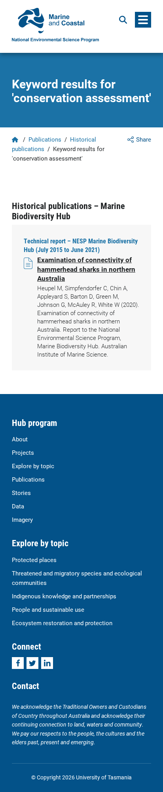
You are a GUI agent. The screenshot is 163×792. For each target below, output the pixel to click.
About (20, 439)
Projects (23, 452)
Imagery (22, 519)
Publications (44, 139)
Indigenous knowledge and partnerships (64, 596)
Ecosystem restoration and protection (62, 623)
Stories (21, 493)
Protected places (34, 560)
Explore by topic (33, 466)
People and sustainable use (48, 609)
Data (18, 506)
